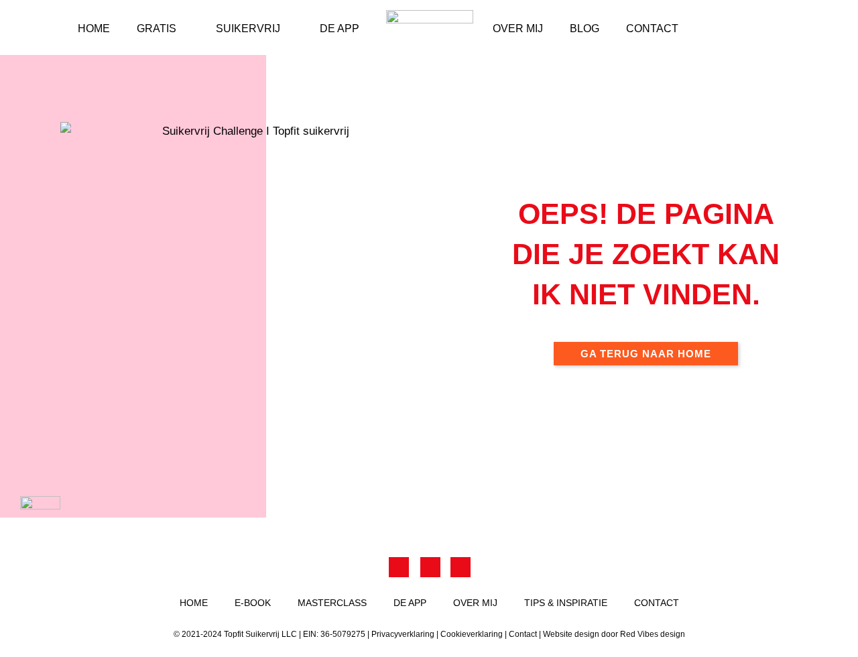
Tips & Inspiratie (565, 602)
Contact (652, 28)
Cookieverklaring (471, 634)
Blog (584, 28)
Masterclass (332, 602)
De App (339, 28)
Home (94, 28)
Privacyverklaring (402, 634)
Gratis (156, 28)
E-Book (253, 602)
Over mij (518, 28)
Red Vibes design (652, 634)
